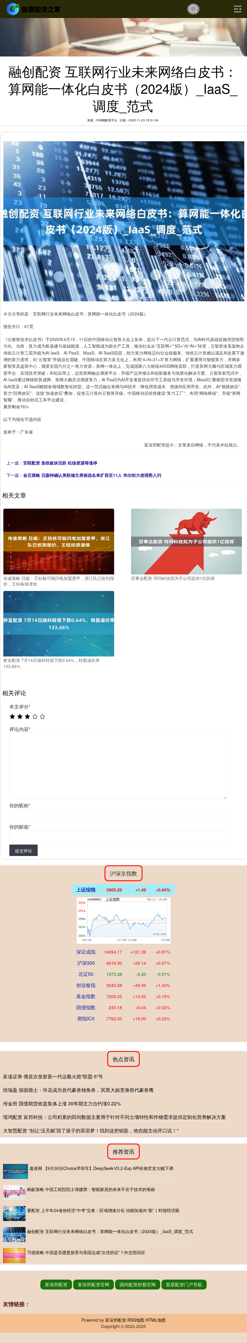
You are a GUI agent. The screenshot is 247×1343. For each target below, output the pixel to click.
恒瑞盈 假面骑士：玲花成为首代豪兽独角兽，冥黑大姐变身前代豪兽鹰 (78, 1089)
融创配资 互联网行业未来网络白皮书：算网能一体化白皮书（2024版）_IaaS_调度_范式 (110, 1231)
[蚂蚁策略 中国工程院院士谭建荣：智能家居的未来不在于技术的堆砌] (14, 1192)
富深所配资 (56, 1284)
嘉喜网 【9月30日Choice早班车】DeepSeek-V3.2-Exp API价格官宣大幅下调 (101, 1168)
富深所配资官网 (93, 1284)
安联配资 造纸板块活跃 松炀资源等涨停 (60, 463)
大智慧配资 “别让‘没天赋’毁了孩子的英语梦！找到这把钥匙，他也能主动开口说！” (90, 1130)
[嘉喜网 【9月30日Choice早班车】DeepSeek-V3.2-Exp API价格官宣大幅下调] (15, 1171)
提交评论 (23, 851)
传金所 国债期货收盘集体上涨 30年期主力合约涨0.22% (62, 1103)
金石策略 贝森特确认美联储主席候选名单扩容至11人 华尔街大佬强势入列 (92, 475)
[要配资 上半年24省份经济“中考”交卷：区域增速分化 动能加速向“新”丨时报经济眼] (14, 1213)
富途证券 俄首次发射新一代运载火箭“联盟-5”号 (53, 1076)
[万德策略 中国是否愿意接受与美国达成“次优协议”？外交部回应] (14, 1255)
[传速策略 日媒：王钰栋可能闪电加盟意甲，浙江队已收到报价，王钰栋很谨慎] (58, 541)
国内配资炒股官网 (138, 1284)
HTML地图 (155, 1320)
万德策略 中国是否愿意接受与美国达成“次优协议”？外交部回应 (86, 1252)
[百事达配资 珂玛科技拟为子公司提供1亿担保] (186, 541)
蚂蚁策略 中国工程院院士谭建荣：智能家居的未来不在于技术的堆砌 (91, 1189)
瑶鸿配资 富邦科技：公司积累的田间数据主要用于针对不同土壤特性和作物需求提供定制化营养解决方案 (114, 1116)
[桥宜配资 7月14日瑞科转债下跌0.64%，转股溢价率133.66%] (58, 623)
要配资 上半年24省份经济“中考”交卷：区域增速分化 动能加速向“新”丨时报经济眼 (103, 1210)
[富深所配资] (34, 8)
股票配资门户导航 (184, 1284)
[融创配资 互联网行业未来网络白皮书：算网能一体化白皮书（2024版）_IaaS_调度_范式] (14, 1234)
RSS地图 (135, 1320)
